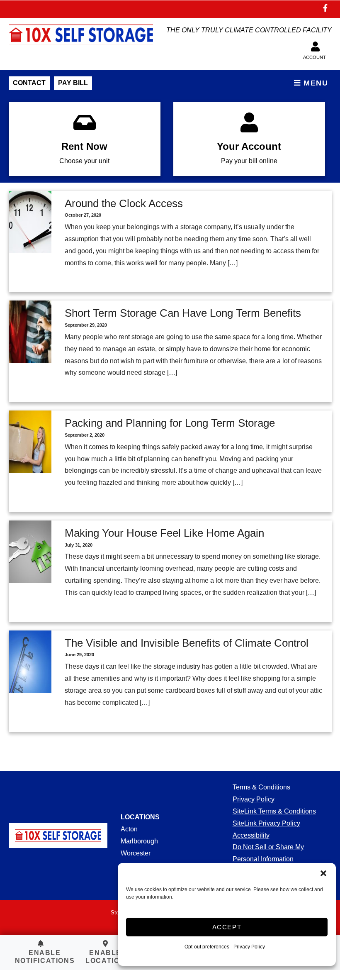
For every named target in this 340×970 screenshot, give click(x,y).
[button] (323, 873)
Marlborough (139, 841)
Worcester (136, 853)
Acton (129, 829)
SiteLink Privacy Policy (266, 823)
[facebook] (325, 9)
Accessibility (251, 835)
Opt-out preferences (207, 947)
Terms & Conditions (261, 787)
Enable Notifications (45, 956)
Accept (227, 927)
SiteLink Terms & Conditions (274, 811)
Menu (314, 83)
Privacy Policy (249, 947)
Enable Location (105, 956)
